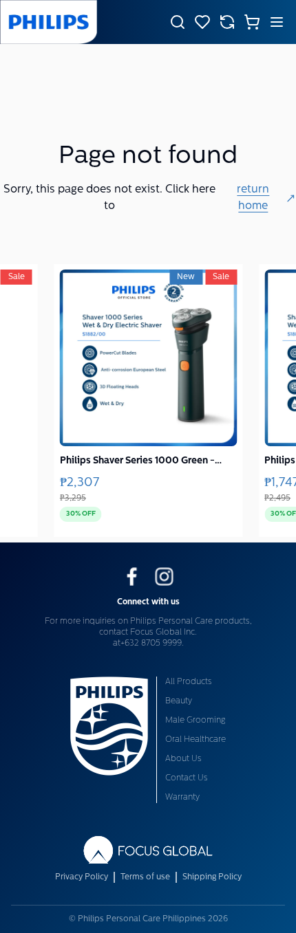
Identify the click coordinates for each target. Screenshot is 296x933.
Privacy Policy (81, 877)
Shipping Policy (212, 877)
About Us (183, 759)
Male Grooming (195, 720)
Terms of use (145, 877)
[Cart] (252, 22)
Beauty (178, 701)
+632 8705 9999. (152, 643)
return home (253, 198)
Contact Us (186, 778)
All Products (188, 682)
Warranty (182, 797)
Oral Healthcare (195, 740)
